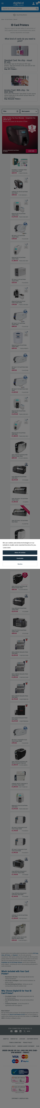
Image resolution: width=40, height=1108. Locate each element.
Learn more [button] (7, 547)
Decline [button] (20, 564)
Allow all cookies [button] (20, 552)
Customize (20, 558)
